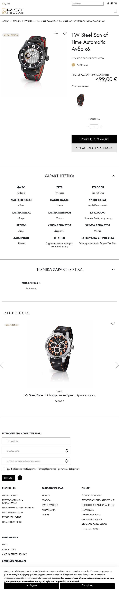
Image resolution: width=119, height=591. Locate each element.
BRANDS (17, 20)
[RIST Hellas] (14, 11)
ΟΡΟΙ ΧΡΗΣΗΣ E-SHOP (92, 519)
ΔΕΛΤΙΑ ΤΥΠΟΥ (9, 549)
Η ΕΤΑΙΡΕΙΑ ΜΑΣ (10, 495)
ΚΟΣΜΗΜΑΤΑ (48, 509)
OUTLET (45, 514)
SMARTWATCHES (50, 504)
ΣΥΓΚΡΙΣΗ (33, 406)
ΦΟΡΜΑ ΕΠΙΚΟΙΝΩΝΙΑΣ (14, 554)
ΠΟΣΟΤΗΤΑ (94, 119)
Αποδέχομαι (31, 585)
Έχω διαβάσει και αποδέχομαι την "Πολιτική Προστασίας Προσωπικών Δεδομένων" (43, 468)
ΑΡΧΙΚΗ (5, 20)
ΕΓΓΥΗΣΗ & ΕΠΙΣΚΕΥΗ (12, 512)
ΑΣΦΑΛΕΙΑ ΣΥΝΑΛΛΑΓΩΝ (94, 524)
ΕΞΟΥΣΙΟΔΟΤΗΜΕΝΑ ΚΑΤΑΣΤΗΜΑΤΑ (12, 501)
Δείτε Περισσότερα (80, 85)
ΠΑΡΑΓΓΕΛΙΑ (88, 509)
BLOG (5, 544)
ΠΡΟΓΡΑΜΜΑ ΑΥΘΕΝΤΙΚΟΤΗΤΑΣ (18, 507)
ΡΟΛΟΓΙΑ (46, 500)
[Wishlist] (64, 32)
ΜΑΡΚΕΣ (46, 495)
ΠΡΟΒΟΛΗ (87, 406)
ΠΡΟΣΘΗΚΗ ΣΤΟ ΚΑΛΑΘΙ (94, 139)
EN (8, 3)
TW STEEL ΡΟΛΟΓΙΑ (46, 20)
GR (3, 3)
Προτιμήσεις (87, 585)
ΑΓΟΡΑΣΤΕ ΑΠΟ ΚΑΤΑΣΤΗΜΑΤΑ (94, 148)
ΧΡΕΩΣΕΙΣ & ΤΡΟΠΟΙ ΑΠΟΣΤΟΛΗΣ (98, 500)
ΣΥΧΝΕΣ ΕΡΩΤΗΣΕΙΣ (91, 514)
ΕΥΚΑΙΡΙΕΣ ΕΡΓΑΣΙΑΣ (11, 517)
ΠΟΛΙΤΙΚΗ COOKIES (11, 522)
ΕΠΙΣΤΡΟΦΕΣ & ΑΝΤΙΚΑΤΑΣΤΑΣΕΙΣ (98, 504)
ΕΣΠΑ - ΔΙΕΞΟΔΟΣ (90, 529)
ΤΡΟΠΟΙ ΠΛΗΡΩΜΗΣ (92, 495)
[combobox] (87, 3)
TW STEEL (28, 20)
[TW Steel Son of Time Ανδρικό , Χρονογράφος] (80, 101)
